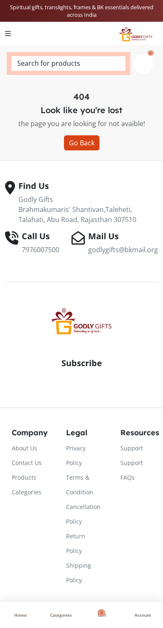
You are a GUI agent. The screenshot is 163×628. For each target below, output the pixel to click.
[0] (143, 63)
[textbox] (68, 63)
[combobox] (68, 63)
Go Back (81, 142)
